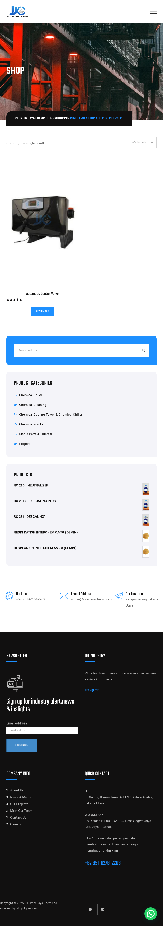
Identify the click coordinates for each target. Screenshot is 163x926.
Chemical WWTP (31, 424)
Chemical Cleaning (32, 405)
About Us (17, 790)
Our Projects (19, 804)
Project (24, 443)
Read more (42, 311)
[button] (150, 913)
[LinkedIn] (102, 909)
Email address (16, 723)
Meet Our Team (21, 810)
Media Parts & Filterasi (35, 434)
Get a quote (92, 691)
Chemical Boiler (30, 395)
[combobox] (141, 142)
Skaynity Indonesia (28, 909)
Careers (15, 824)
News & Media (20, 797)
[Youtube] (90, 909)
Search (143, 350)
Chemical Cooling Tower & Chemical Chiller (50, 414)
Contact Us (18, 817)
